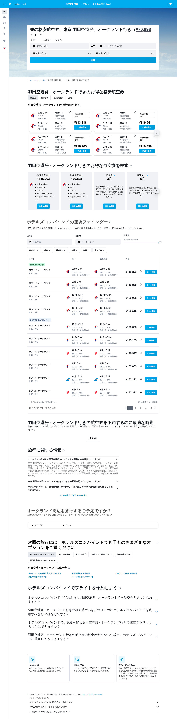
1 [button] (130, 407)
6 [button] (151, 407)
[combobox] (34, 40)
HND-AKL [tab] (93, 438)
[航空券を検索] (4, 11)
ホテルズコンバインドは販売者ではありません (51, 702)
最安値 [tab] (33, 97)
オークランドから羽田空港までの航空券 (45, 573)
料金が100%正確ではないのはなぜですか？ (50, 711)
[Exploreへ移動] (4, 33)
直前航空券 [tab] (58, 97)
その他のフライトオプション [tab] (42, 554)
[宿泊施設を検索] (4, 17)
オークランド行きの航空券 (126, 573)
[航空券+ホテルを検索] (4, 28)
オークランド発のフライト (83, 577)
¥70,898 (143, 29)
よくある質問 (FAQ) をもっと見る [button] (73, 495)
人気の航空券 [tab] (81, 554)
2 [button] (135, 407)
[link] (43, 206)
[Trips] (4, 41)
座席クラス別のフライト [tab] (102, 554)
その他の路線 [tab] (64, 554)
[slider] (159, 242)
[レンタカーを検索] (4, 22)
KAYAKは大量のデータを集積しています (48, 706)
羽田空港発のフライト (38, 577)
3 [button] (140, 407)
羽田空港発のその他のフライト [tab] (43, 560)
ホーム (29, 80)
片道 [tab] (70, 97)
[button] (4, 4)
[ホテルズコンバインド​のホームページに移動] (17, 4)
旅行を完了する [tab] (123, 554)
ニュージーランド (41, 80)
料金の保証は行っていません (92, 694)
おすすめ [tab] (44, 97)
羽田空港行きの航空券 (81, 573)
